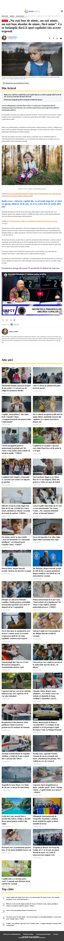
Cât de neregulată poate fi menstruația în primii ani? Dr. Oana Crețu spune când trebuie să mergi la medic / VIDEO (16, 449)
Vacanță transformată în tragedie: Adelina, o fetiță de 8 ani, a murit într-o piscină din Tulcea (16, 756)
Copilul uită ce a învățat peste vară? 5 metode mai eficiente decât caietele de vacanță (16, 881)
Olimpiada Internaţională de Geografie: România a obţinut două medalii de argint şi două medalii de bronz (45, 820)
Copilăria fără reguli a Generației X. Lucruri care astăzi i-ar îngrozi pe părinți (16, 479)
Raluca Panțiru (13, 37)
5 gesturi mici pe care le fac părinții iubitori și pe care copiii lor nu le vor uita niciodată (16, 693)
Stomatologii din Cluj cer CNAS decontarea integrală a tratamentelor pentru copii (15, 664)
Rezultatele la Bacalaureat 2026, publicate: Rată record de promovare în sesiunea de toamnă (16, 724)
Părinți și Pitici (5, 16)
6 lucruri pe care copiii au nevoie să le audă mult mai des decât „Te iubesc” (47, 664)
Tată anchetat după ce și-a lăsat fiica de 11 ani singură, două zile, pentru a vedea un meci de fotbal (46, 479)
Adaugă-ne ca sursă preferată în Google (17, 83)
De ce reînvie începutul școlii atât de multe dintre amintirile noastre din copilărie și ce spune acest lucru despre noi (47, 418)
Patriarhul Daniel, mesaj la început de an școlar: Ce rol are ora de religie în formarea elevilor (16, 388)
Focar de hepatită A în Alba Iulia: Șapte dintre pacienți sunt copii (47, 538)
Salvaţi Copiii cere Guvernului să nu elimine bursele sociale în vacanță (46, 633)
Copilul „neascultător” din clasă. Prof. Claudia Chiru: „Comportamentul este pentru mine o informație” (16, 418)
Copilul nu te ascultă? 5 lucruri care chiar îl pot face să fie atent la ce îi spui (47, 448)
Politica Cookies (28, 934)
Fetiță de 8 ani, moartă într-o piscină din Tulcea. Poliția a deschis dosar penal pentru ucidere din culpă (16, 820)
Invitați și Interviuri (20, 16)
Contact (55, 934)
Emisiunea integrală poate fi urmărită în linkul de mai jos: (23, 100)
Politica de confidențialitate (11, 934)
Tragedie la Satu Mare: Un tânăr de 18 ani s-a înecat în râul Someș (15, 786)
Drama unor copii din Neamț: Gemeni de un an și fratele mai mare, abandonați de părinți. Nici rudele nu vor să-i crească (46, 757)
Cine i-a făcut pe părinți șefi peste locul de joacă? (47, 387)
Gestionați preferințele (43, 934)
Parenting (12, 16)
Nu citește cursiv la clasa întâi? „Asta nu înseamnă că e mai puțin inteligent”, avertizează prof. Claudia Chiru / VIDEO (16, 541)
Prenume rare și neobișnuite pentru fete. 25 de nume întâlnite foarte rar (16, 848)
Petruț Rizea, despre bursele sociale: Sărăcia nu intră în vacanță (16, 569)
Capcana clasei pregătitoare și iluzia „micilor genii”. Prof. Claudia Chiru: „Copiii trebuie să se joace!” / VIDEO (47, 788)
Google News (16, 324)
